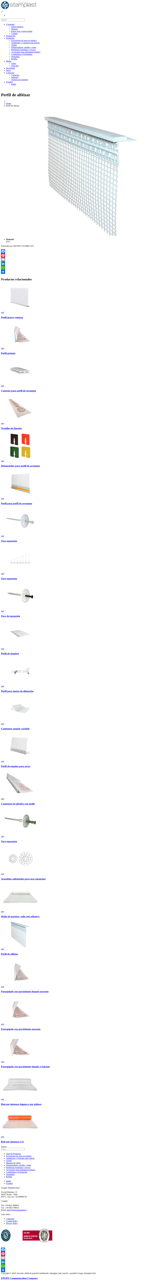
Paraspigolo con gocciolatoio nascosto (20, 1029)
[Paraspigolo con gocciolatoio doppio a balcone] (20, 1059)
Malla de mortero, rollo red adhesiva (20, 916)
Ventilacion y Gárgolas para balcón (25, 43)
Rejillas (14, 59)
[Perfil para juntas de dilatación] (20, 684)
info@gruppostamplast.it (17, 1210)
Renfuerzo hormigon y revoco (23, 50)
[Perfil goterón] (20, 346)
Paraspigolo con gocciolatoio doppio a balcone (25, 1066)
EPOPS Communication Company (19, 1278)
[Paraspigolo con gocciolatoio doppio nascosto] (20, 984)
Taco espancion (9, 541)
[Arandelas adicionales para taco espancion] (20, 871)
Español (9, 82)
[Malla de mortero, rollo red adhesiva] (20, 909)
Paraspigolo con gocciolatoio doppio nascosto (25, 991)
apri (2, 312)
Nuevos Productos (13, 1154)
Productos (10, 38)
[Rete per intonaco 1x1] (20, 1134)
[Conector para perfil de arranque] (20, 383)
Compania (10, 24)
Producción (10, 36)
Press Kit (15, 66)
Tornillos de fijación (11, 428)
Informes (14, 77)
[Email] (82, 259)
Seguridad (15, 57)
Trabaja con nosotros (19, 80)
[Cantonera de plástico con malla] (20, 796)
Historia (14, 29)
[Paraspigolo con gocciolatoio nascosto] (20, 1022)
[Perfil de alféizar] (20, 947)
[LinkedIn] (82, 264)
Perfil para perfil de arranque (16, 503)
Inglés (13, 84)
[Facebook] (82, 251)
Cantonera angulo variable (15, 728)
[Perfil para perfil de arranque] (20, 496)
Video (13, 63)
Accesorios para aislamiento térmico (25, 52)
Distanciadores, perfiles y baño (23, 47)
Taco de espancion (10, 616)
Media (8, 61)
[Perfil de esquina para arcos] (20, 759)
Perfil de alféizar (9, 954)
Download (10, 68)
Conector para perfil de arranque (18, 390)
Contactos (10, 73)
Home (8, 103)
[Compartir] (82, 272)
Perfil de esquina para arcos (15, 766)
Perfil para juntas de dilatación (17, 691)
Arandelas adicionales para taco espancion (23, 879)
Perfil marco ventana (12, 317)
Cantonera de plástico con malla (18, 803)
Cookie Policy (12, 1221)
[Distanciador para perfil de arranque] (20, 459)
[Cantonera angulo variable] (20, 721)
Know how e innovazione (21, 31)
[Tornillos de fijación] (20, 421)
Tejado (14, 45)
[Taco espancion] (20, 534)
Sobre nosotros (17, 27)
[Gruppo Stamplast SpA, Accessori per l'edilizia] (19, 9)
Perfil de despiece (10, 653)
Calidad (14, 34)
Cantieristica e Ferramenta (21, 54)
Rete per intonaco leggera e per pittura (21, 1104)
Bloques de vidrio (13, 1163)
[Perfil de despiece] (20, 646)
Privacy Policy (12, 1223)
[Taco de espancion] (20, 609)
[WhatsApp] (82, 268)
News (8, 70)
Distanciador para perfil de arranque (20, 465)
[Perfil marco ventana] (20, 310)
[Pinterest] (82, 255)
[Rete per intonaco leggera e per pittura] (20, 1097)
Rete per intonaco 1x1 (12, 1141)
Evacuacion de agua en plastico (24, 40)
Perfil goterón (8, 353)
